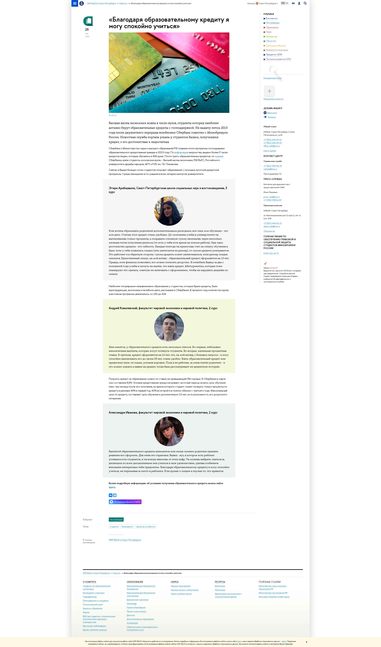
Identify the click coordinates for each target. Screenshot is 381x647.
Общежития (269, 231)
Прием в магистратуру (136, 611)
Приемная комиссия (273, 205)
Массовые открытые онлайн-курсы (274, 596)
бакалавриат (127, 526)
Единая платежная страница (95, 630)
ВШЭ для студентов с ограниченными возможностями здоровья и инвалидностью (99, 619)
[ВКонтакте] (110, 495)
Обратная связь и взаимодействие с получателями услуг (142, 628)
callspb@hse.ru (270, 169)
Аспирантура (132, 623)
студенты (114, 526)
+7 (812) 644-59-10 (273, 142)
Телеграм (271, 117)
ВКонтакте (272, 113)
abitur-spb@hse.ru (272, 226)
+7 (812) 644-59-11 (273, 139)
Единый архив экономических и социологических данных (228, 595)
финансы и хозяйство (145, 526)
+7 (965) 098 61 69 (272, 200)
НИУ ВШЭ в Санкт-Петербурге (125, 539)
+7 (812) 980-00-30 (273, 166)
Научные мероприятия (180, 586)
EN (287, 3)
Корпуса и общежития (92, 608)
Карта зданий (270, 150)
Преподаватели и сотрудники (95, 600)
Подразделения (90, 596)
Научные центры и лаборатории (185, 590)
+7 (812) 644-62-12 (273, 223)
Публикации (220, 590)
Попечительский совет (93, 604)
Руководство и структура (93, 593)
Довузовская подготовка (137, 599)
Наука (174, 581)
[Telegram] (115, 495)
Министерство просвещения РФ (273, 593)
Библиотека (220, 586)
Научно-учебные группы (181, 594)
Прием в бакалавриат (136, 607)
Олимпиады (132, 603)
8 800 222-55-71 (271, 253)
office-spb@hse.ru (272, 146)
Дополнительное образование (140, 619)
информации (181, 152)
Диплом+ (131, 615)
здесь (239, 641)
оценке (219, 156)
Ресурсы (220, 581)
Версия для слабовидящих (94, 626)
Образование (135, 581)
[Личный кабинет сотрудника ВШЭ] (299, 3)
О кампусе (89, 581)
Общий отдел (270, 126)
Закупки (86, 612)
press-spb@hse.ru (272, 197)
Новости (116, 573)
